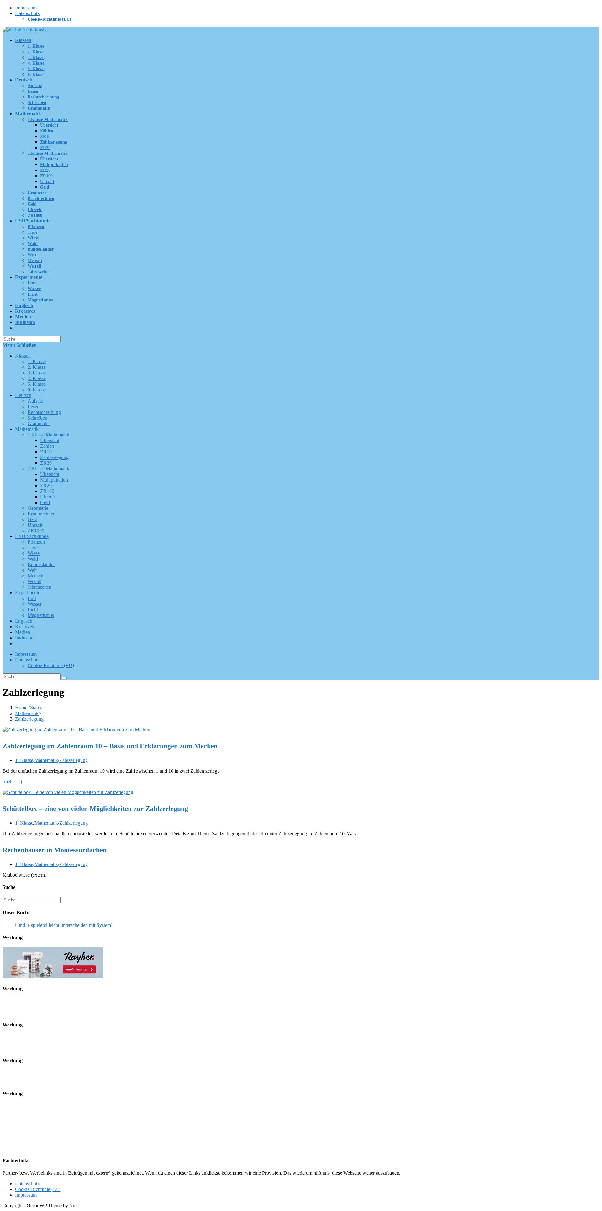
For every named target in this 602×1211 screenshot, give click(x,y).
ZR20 (46, 463)
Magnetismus (41, 615)
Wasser (35, 604)
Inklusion (24, 637)
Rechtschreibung (44, 412)
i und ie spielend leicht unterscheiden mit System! (64, 925)
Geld (45, 502)
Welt (32, 570)
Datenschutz (27, 13)
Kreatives (24, 626)
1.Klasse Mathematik (48, 434)
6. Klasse (37, 389)
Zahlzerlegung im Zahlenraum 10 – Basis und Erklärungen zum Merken (110, 746)
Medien (22, 632)
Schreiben (37, 417)
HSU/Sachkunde (32, 536)
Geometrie (38, 508)
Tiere (33, 547)
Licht (33, 609)
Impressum (26, 7)
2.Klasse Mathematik (48, 468)
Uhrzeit (47, 496)
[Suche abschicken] (64, 678)
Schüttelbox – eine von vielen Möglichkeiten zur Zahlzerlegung (95, 808)
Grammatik (39, 423)
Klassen (23, 355)
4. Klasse (37, 378)
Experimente (27, 592)
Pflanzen (36, 542)
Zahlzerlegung (54, 457)
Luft (32, 598)
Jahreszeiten (39, 587)
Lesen (34, 406)
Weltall (34, 581)
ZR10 (46, 451)
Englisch (23, 621)
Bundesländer (41, 564)
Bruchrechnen (41, 513)
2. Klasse (37, 367)
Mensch (35, 575)
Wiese (34, 553)
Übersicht (49, 440)
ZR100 (47, 491)
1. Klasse (37, 361)
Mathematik (27, 429)
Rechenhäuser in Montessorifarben (55, 850)
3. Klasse (37, 372)
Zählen (47, 446)
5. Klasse (37, 384)
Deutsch (23, 395)
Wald (33, 558)
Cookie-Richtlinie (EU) (49, 19)
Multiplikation (54, 480)
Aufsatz (35, 401)
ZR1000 (36, 530)
